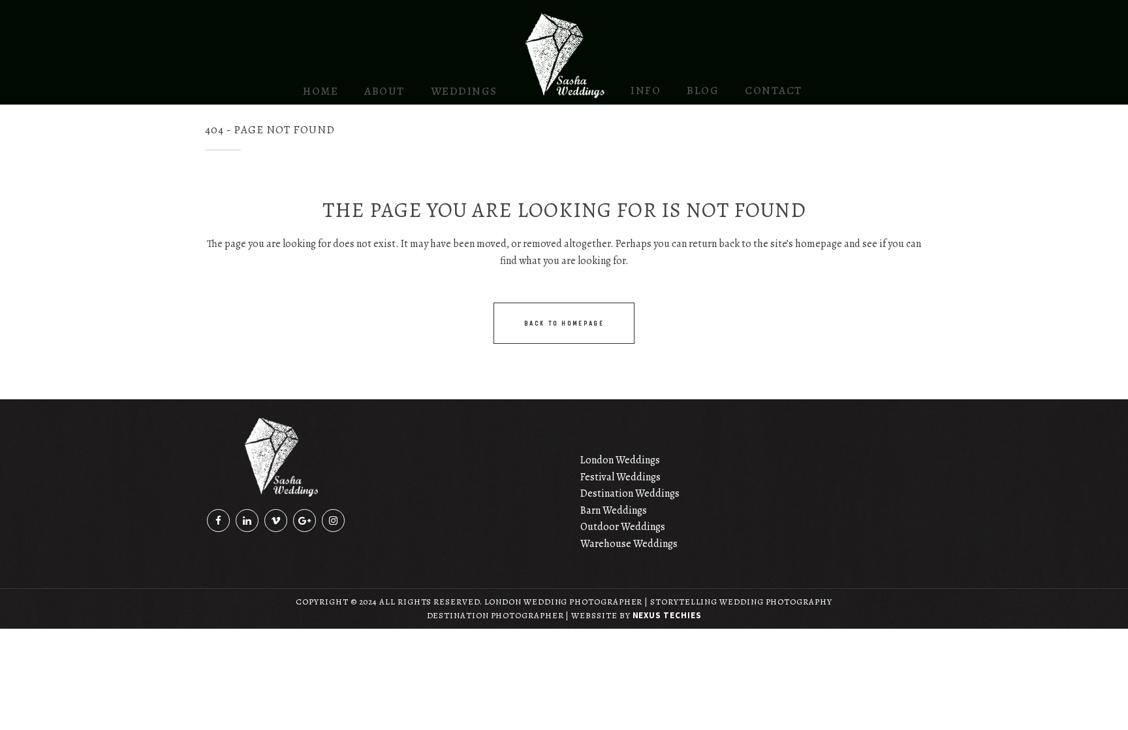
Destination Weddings (630, 493)
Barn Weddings (613, 510)
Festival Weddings (620, 477)
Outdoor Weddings (622, 527)
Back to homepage (564, 323)
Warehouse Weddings (629, 544)
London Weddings (620, 460)
